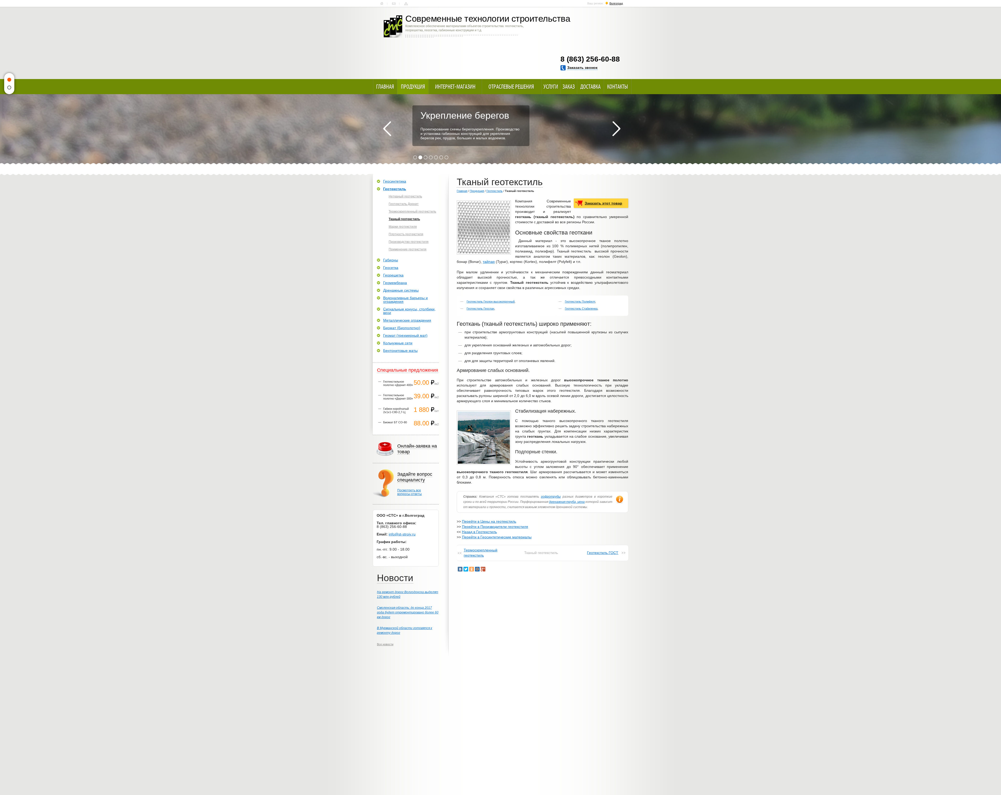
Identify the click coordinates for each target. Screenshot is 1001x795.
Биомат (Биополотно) (401, 328)
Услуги (551, 86)
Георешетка (393, 275)
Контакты (393, 3)
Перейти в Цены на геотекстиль (489, 521)
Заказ (569, 86)
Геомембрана (395, 283)
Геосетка (390, 267)
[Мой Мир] (477, 569)
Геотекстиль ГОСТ (602, 553)
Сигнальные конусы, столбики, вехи (409, 311)
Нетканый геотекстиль (405, 196)
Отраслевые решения (511, 86)
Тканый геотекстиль (404, 219)
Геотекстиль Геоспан (480, 308)
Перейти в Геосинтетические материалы (497, 537)
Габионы (390, 260)
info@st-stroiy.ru (402, 534)
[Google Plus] (483, 569)
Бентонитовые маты (400, 350)
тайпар (489, 262)
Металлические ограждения (407, 320)
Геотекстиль (494, 190)
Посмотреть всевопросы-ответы (409, 492)
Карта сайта (406, 3)
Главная (381, 3)
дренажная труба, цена (567, 502)
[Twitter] (465, 569)
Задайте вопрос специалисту (414, 477)
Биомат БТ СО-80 (395, 422)
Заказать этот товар (603, 203)
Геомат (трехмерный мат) (405, 335)
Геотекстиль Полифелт (580, 301)
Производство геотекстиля (409, 242)
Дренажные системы (401, 290)
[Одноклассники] (471, 569)
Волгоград (616, 3)
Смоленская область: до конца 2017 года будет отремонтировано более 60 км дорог (407, 612)
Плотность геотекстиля (406, 234)
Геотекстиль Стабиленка (581, 308)
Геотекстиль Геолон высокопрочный (491, 301)
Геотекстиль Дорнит (404, 204)
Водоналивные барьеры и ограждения (405, 299)
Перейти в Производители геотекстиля (495, 527)
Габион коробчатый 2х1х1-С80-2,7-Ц (396, 410)
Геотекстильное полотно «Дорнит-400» (398, 383)
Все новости (385, 644)
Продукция (413, 86)
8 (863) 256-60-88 (590, 59)
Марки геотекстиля (403, 226)
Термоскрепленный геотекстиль (480, 552)
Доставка (590, 86)
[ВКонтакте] (460, 569)
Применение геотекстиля (407, 249)
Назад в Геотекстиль (479, 532)
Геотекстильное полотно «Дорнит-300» (398, 397)
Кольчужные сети (397, 343)
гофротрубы (551, 496)
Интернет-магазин (455, 86)
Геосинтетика (394, 181)
